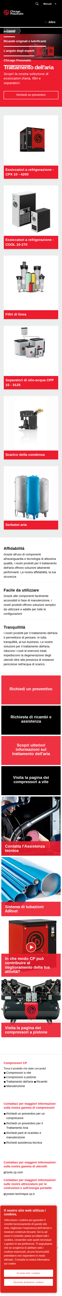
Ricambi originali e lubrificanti (25, 41)
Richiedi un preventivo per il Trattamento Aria (24, 1125)
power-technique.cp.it (20, 1194)
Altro (51, 22)
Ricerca (37, 4)
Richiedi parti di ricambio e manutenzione (23, 1135)
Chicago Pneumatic (17, 60)
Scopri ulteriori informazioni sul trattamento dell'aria (31, 749)
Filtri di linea (15, 314)
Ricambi (42, 1081)
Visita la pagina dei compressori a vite (31, 779)
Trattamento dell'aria (19, 1081)
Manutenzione (15, 1086)
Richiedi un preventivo (31, 94)
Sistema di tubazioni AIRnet (24, 909)
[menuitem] (12, 31)
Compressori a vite (18, 1072)
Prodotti (9, 31)
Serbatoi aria (16, 525)
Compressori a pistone (21, 1077)
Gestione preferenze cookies (28, 1282)
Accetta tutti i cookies (28, 1273)
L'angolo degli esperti (19, 50)
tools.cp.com (14, 1172)
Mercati (47, 3)
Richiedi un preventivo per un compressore (25, 1116)
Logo (18, 13)
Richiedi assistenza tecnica (24, 1142)
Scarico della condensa (25, 454)
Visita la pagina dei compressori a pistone (26, 1030)
